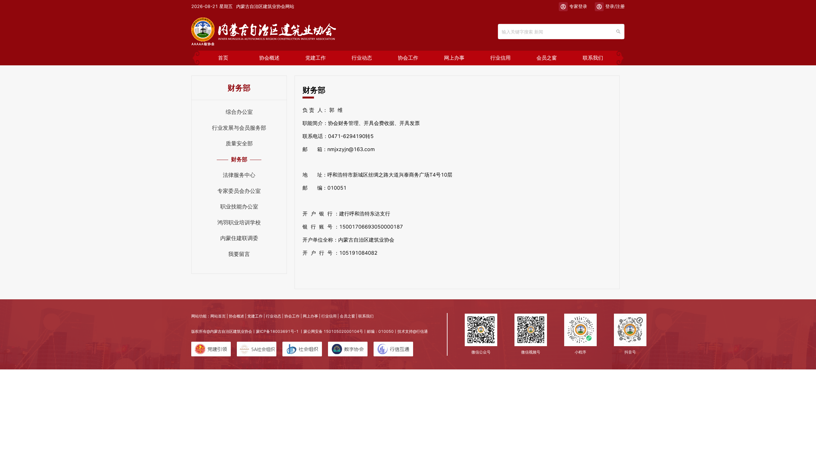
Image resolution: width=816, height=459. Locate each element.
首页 (223, 58)
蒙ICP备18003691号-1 (277, 331)
